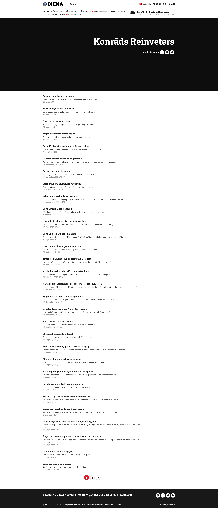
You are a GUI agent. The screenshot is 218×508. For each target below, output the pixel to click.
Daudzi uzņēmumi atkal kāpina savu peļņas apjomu (70, 421)
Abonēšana (50, 495)
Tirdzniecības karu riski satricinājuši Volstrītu (67, 258)
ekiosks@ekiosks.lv (167, 505)
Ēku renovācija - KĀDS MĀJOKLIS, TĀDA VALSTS (72, 11)
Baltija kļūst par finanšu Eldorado (60, 233)
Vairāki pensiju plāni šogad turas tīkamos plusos (68, 371)
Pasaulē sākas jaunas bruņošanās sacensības (66, 146)
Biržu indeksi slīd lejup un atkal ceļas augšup (66, 346)
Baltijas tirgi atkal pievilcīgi (58, 208)
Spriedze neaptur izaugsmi (57, 171)
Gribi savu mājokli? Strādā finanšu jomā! (64, 409)
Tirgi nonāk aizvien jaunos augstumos (63, 296)
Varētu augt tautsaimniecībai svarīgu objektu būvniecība (72, 283)
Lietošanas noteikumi (71, 505)
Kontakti (125, 495)
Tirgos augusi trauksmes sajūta (59, 133)
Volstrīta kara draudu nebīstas (59, 321)
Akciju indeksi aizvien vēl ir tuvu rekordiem (66, 271)
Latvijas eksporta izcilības (55, 14)
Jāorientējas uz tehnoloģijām (58, 451)
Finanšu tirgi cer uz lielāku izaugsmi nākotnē (66, 396)
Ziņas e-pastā (95, 495)
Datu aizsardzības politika (92, 505)
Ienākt (171, 4)
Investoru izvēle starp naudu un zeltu (62, 246)
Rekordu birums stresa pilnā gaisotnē (62, 158)
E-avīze (80, 495)
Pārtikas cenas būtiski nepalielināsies (63, 384)
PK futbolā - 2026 (74, 14)
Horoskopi (66, 495)
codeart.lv (117, 505)
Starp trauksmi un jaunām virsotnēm (62, 183)
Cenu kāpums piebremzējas (57, 464)
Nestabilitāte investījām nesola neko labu (64, 221)
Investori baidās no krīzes (56, 121)
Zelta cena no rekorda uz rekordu (60, 196)
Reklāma (112, 495)
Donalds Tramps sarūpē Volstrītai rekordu (65, 309)
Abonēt (157, 4)
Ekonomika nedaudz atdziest (58, 334)
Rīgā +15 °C (142, 12)
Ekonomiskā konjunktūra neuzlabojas (62, 359)
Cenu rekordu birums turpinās (58, 96)
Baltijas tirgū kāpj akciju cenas (59, 108)
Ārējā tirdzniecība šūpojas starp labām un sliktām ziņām (72, 436)
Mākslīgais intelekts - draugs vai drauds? (110, 11)
